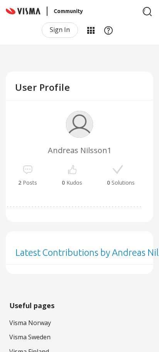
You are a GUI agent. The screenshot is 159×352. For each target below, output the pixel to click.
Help (108, 30)
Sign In (60, 29)
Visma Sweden (30, 337)
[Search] (147, 11)
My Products (91, 30)
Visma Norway (30, 323)
